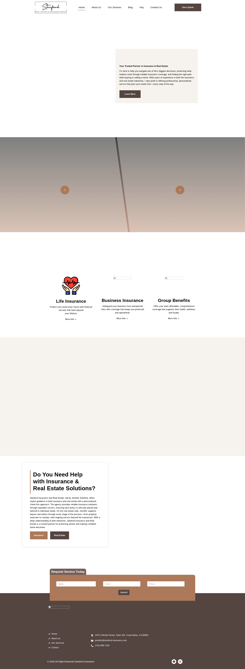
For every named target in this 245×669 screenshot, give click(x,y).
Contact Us (156, 7)
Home (82, 7)
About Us (96, 7)
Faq (142, 7)
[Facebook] (174, 661)
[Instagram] (180, 661)
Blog (130, 7)
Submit (123, 592)
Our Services (114, 7)
